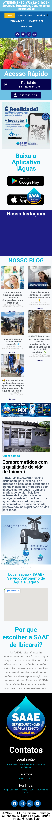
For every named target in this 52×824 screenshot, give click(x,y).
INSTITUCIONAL (25, 15)
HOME (9, 15)
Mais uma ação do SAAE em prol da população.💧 (13, 341)
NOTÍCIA (41, 15)
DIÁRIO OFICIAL (36, 21)
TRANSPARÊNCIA (16, 21)
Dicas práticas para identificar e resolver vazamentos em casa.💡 (39, 296)
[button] (21, 567)
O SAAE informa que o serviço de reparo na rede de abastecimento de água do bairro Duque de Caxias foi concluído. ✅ (39, 344)
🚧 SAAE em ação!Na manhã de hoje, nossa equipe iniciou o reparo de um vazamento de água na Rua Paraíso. (12, 385)
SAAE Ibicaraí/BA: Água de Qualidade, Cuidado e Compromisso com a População (12, 297)
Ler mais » (12, 311)
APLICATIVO (26, 26)
